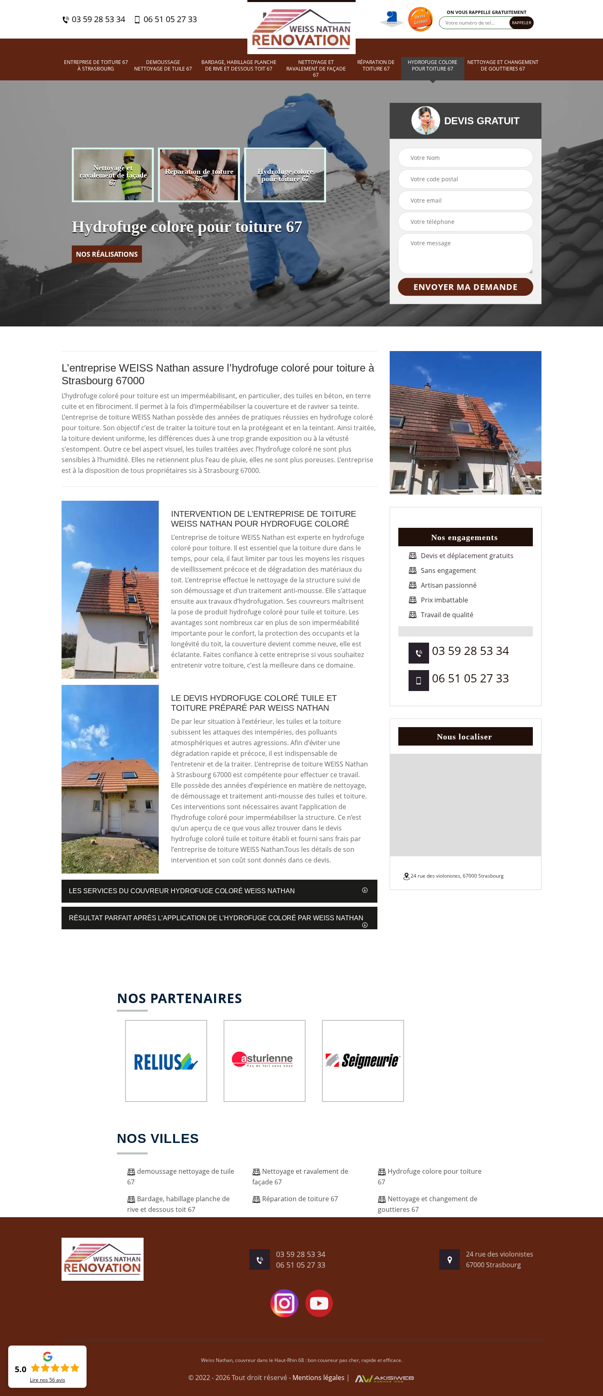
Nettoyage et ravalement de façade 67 (316, 68)
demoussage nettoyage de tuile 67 (163, 65)
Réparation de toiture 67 (376, 65)
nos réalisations (107, 254)
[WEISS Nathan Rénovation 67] (301, 27)
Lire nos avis (47, 1380)
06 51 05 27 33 (169, 19)
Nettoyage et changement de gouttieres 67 (503, 65)
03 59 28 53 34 (97, 19)
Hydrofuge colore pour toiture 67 (432, 65)
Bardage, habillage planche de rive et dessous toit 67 (238, 65)
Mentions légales (318, 1377)
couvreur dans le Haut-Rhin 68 (269, 1360)
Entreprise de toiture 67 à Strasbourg (96, 65)
